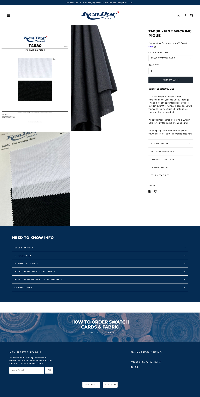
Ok (49, 370)
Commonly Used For (162, 159)
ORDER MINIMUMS (24, 248)
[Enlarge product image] (35, 77)
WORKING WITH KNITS (26, 264)
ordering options (159, 52)
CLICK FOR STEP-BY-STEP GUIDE (100, 333)
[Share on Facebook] (150, 190)
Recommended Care (162, 151)
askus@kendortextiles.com (179, 133)
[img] (131, 367)
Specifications (159, 143)
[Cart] (191, 15)
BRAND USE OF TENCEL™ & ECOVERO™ (34, 271)
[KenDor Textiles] (100, 15)
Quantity (153, 65)
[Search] (184, 15)
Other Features (160, 175)
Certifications (159, 167)
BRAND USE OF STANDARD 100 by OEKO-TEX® (38, 279)
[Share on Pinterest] (155, 190)
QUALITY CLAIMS (23, 287)
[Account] (178, 15)
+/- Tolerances (22, 256)
